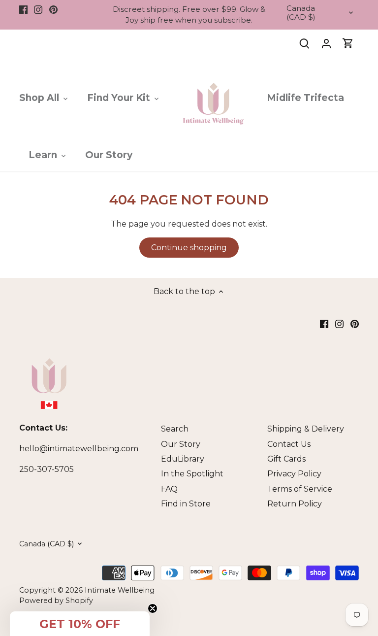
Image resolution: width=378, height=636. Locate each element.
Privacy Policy (294, 473)
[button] (80, 623)
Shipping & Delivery (305, 429)
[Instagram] (38, 9)
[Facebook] (23, 9)
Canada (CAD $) (300, 13)
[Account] (326, 43)
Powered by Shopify (56, 600)
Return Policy (294, 503)
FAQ (169, 489)
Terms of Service (299, 489)
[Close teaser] (153, 608)
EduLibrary (182, 459)
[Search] (304, 43)
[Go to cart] (348, 43)
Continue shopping (189, 247)
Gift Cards (286, 459)
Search (175, 429)
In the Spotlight (192, 473)
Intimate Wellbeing (120, 590)
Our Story (180, 444)
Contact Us (289, 444)
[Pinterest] (53, 9)
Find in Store (186, 503)
